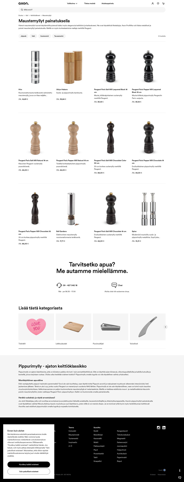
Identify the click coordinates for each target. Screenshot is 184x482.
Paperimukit (122, 457)
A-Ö (70, 446)
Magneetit (121, 438)
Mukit (96, 442)
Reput (119, 461)
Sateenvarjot (122, 442)
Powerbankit (99, 453)
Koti (27, 15)
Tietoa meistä (89, 3)
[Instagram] (158, 428)
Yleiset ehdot (161, 475)
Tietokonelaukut (123, 435)
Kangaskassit (122, 431)
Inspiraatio (73, 442)
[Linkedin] (163, 428)
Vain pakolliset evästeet (28, 471)
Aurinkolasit (122, 453)
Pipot (96, 450)
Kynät (96, 431)
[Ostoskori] (163, 3)
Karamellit (98, 438)
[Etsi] (21, 9)
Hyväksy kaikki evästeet (29, 464)
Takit (95, 457)
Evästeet (152, 475)
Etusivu (21, 15)
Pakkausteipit (99, 446)
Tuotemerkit (73, 438)
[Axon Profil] (24, 3)
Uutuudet (72, 431)
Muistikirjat (98, 435)
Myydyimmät (74, 435)
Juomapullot (122, 446)
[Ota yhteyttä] (180, 470)
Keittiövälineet (35, 15)
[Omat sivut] (153, 3)
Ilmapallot (98, 461)
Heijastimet (121, 450)
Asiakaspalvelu (108, 3)
